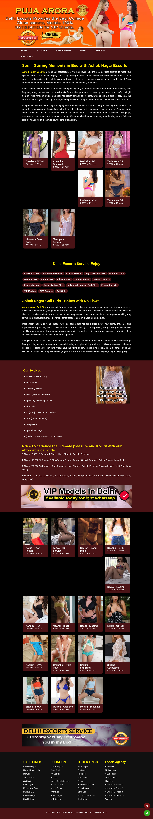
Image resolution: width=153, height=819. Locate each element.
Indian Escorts (31, 273)
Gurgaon (100, 51)
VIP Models (30, 291)
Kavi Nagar (28, 785)
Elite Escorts (63, 279)
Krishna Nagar (29, 767)
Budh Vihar (82, 799)
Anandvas (55, 792)
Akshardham (110, 770)
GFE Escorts (46, 291)
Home (24, 51)
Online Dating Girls (53, 285)
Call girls (41, 51)
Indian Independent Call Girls (82, 285)
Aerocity (108, 799)
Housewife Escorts (52, 273)
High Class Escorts (95, 273)
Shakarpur (82, 770)
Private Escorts (109, 285)
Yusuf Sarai (82, 777)
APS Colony (56, 799)
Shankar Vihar (111, 777)
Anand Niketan (57, 785)
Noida (83, 51)
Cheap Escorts (73, 273)
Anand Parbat (56, 788)
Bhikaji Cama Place (86, 795)
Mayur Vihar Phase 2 (114, 788)
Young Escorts (81, 279)
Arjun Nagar (83, 767)
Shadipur (109, 781)
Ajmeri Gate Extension (60, 781)
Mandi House (110, 774)
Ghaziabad (27, 57)
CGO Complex (57, 767)
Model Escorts (116, 273)
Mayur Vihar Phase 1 (114, 785)
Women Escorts (101, 279)
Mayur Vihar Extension (114, 795)
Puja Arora (52, 812)
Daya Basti (55, 770)
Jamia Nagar (28, 777)
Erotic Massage (32, 285)
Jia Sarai (27, 781)
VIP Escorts (47, 279)
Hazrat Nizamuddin (31, 770)
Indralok (26, 774)
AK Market (55, 774)
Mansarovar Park (30, 788)
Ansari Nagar (56, 795)
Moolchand (109, 767)
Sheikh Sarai (28, 799)
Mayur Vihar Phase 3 (114, 792)
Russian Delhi (63, 51)
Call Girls (61, 291)
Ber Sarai (82, 792)
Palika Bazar (28, 792)
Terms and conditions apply (95, 812)
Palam (80, 781)
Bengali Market (84, 788)
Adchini (54, 777)
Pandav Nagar (29, 795)
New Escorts (30, 279)
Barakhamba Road (86, 785)
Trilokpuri (82, 774)
